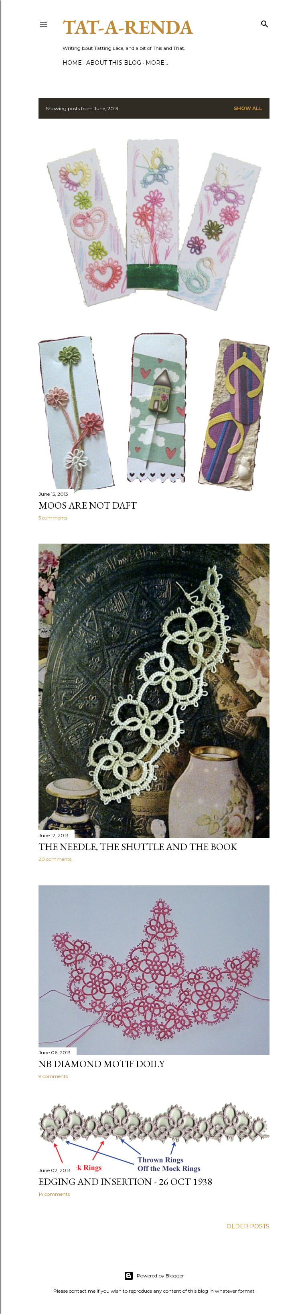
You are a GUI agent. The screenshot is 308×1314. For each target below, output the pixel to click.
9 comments (53, 1076)
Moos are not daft (87, 505)
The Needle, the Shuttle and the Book (137, 846)
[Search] (265, 22)
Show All (248, 108)
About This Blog (113, 62)
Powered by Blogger (160, 1276)
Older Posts (248, 1226)
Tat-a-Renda (128, 26)
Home (72, 62)
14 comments (54, 1194)
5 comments (52, 518)
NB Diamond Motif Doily (101, 1063)
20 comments (54, 859)
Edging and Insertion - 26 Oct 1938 (125, 1181)
